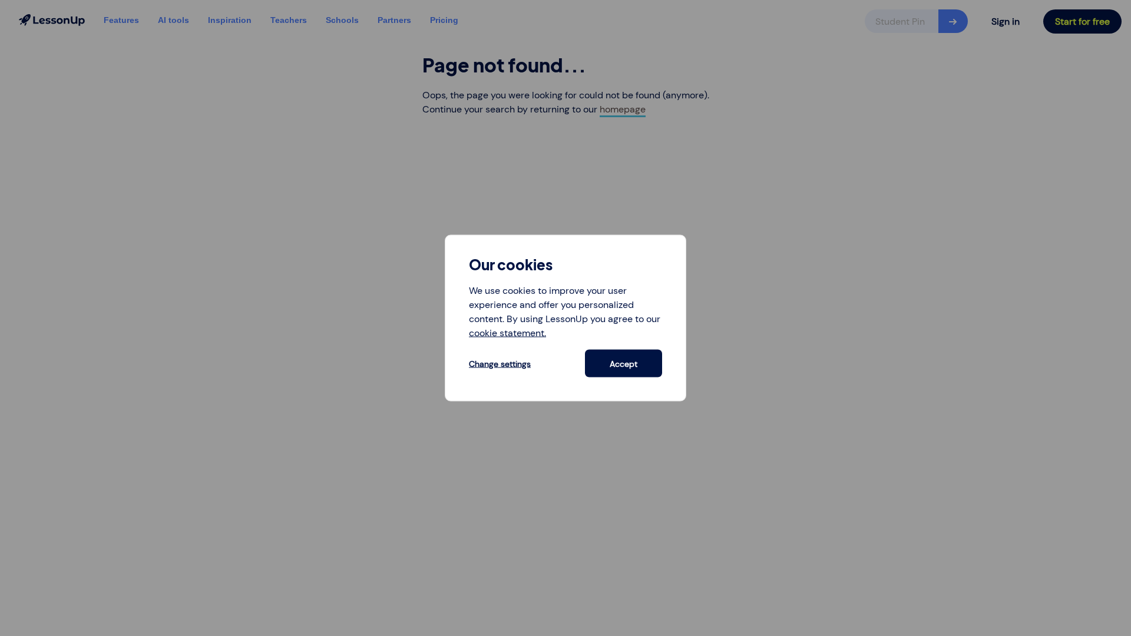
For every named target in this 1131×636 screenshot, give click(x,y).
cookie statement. (507, 333)
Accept (623, 363)
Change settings (500, 363)
